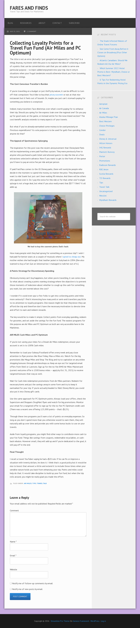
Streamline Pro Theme (60, 621)
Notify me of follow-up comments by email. (32, 583)
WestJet (103, 195)
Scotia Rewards (106, 173)
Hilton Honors (105, 143)
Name (13, 541)
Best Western (105, 121)
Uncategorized (106, 191)
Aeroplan (103, 104)
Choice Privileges (107, 125)
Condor (102, 130)
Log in (103, 621)
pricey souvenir (56, 94)
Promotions (104, 160)
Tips (34, 483)
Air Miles (28, 483)
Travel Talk (42, 483)
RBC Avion (103, 169)
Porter (102, 156)
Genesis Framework (81, 621)
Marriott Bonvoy (107, 152)
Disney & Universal (107, 138)
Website (13, 569)
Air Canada (104, 108)
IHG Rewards (105, 147)
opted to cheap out (72, 256)
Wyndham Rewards (107, 200)
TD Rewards (104, 178)
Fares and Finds (29, 8)
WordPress (95, 621)
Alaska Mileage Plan (108, 117)
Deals (102, 134)
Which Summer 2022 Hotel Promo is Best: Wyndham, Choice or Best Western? (113, 72)
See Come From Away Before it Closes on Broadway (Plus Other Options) (112, 52)
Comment (14, 510)
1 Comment (31, 31)
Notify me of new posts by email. (27, 589)
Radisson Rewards (107, 165)
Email (13, 555)
